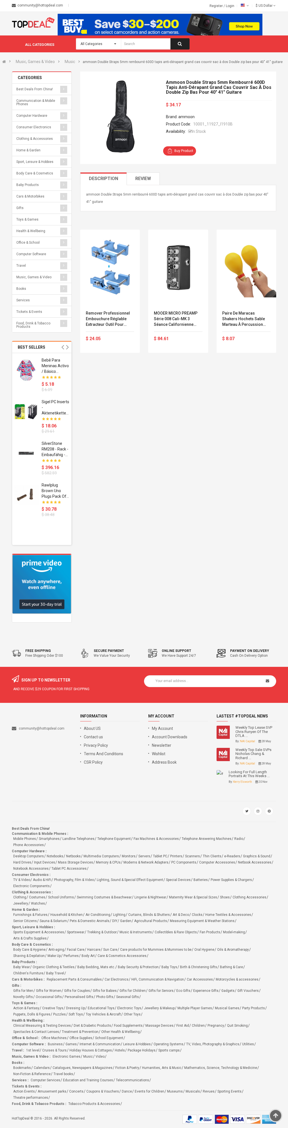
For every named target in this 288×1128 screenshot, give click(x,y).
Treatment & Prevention (80, 1032)
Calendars (42, 1068)
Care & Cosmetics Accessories (122, 956)
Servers (144, 856)
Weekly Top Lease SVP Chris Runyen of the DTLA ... (253, 732)
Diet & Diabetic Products (92, 1026)
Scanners (192, 856)
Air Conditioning (98, 915)
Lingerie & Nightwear (150, 897)
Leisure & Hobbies (137, 1044)
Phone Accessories (28, 845)
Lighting (119, 915)
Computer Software (31, 254)
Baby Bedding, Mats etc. (96, 967)
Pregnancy (216, 1026)
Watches (38, 903)
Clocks (197, 915)
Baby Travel (55, 973)
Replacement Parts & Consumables (74, 979)
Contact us (93, 737)
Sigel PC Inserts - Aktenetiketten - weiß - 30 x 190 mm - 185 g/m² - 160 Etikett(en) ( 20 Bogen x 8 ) (55, 408)
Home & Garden (28, 150)
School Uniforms (61, 897)
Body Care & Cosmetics (34, 173)
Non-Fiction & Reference (32, 1074)
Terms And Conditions (103, 754)
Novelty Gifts (23, 997)
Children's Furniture (28, 973)
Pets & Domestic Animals (89, 921)
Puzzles (59, 1014)
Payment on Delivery (249, 651)
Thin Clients (212, 856)
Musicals (193, 1091)
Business (55, 1044)
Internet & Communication (100, 1044)
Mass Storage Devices (75, 862)
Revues (209, 1091)
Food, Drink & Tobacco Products (33, 325)
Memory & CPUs (108, 862)
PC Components (183, 862)
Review (143, 178)
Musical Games (227, 1008)
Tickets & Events (29, 312)
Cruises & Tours (54, 1050)
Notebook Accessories (31, 869)
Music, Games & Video (35, 61)
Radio (238, 839)
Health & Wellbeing (30, 231)
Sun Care (110, 950)
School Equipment (109, 1038)
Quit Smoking (237, 1026)
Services (23, 300)
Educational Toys (101, 1008)
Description (103, 178)
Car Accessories (200, 979)
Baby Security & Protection (138, 967)
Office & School (28, 243)
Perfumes (71, 956)
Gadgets (228, 991)
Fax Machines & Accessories (156, 839)
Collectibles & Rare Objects (176, 932)
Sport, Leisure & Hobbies (34, 162)
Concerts (76, 1091)
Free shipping (38, 651)
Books (21, 289)
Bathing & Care (231, 967)
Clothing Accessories (249, 897)
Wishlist (158, 754)
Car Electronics (117, 979)
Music (70, 61)
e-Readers (232, 856)
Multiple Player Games (194, 1008)
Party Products (253, 1008)
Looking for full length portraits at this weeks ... (249, 774)
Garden (125, 921)
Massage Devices (159, 1026)
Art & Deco (181, 915)
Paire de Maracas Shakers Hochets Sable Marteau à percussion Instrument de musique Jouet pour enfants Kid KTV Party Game (243, 319)
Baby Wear (21, 967)
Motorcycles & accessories (237, 979)
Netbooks (73, 856)
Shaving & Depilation (29, 956)
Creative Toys (52, 1008)
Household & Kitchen (66, 915)
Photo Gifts (104, 997)
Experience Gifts (206, 991)
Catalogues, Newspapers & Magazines (82, 1068)
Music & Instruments (136, 932)
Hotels (120, 1050)
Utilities (248, 1044)
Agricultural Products (150, 921)
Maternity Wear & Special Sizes (193, 897)
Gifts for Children (133, 991)
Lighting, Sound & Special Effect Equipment (130, 880)
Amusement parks (52, 1091)
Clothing (19, 897)
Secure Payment (109, 651)
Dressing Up (75, 1008)
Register (217, 6)
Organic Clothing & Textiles (54, 967)
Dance (127, 1091)
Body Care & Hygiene (29, 950)
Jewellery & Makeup (159, 1008)
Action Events (24, 1091)
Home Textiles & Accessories (228, 915)
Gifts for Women (48, 991)
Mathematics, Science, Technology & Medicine (220, 1068)
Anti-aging (56, 950)
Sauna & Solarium (53, 921)
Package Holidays (142, 1050)
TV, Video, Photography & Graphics (212, 1044)
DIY (114, 921)
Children (198, 1026)
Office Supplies (80, 1038)
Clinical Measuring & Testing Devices (42, 1026)
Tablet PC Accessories (69, 869)
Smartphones (49, 839)
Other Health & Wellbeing (120, 1032)
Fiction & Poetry (127, 1068)
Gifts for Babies (105, 991)
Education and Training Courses (88, 1080)
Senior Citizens (25, 921)
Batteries (201, 880)
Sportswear (75, 932)
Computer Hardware (31, 116)
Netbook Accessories (254, 862)
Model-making (234, 932)
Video (100, 1057)
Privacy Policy (96, 745)
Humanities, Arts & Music (161, 1068)
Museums (175, 1091)
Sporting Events (229, 1091)
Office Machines (54, 1038)
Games (71, 1044)
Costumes (37, 897)
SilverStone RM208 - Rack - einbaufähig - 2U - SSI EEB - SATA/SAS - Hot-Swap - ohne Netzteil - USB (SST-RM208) (55, 449)
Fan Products (210, 932)
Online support (176, 651)
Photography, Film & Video (74, 880)
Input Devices (44, 862)
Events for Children (149, 1091)
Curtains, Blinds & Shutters (149, 915)
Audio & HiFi (42, 880)
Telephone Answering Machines (206, 839)
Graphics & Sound (256, 856)
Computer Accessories (217, 862)
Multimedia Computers (101, 856)
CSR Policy (93, 762)
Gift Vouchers (248, 991)
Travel (21, 266)
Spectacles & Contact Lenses (36, 1032)
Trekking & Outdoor (102, 932)
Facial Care (75, 950)
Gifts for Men (23, 991)
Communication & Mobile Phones (35, 102)
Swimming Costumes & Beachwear (104, 897)
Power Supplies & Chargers (231, 880)
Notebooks (55, 856)
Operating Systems (168, 1044)
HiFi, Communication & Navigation (157, 979)
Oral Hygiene (204, 950)
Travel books (63, 1074)
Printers (176, 856)
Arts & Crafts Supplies (30, 938)
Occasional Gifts (49, 997)
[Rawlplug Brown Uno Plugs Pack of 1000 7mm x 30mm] (26, 495)
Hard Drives (22, 862)
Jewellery (20, 903)
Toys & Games (27, 219)
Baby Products (27, 185)
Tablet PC (160, 856)
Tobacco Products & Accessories (94, 1104)
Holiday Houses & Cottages (90, 1050)
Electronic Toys (129, 1008)
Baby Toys (169, 967)
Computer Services (45, 1080)
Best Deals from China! (34, 89)
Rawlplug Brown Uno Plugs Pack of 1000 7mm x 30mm (54, 491)
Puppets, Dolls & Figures (31, 1014)
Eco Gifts (183, 991)
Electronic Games (66, 1057)
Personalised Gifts (79, 997)
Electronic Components (31, 886)
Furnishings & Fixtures (30, 915)
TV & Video (21, 880)
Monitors (129, 856)
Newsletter (161, 745)
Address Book (164, 762)
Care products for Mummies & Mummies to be (156, 950)
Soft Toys (76, 1014)
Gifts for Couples (77, 991)
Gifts (20, 208)
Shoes (225, 897)
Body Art (88, 956)
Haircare (93, 950)
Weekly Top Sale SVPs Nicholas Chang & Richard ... (253, 754)
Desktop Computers (28, 856)
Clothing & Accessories (34, 139)
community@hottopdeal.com (41, 728)
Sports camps (169, 1050)
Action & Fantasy (26, 1008)
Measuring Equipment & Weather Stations (202, 921)
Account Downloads (169, 737)
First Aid (182, 1026)
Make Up (54, 956)
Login (230, 6)
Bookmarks (22, 1068)
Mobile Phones (24, 839)
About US (92, 728)
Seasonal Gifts (127, 997)
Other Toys (132, 1014)
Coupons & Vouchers (102, 1091)
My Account (162, 728)
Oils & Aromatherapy (233, 950)
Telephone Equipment (114, 839)
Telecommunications (132, 1080)
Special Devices (178, 880)
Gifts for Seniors (161, 991)
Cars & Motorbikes (30, 196)
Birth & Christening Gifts (198, 967)
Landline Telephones (78, 839)
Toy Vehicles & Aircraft (103, 1014)
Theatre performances (30, 1098)
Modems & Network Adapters (145, 862)
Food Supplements (128, 1026)
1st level (32, 1050)
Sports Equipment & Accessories (38, 932)
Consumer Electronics (33, 127)
